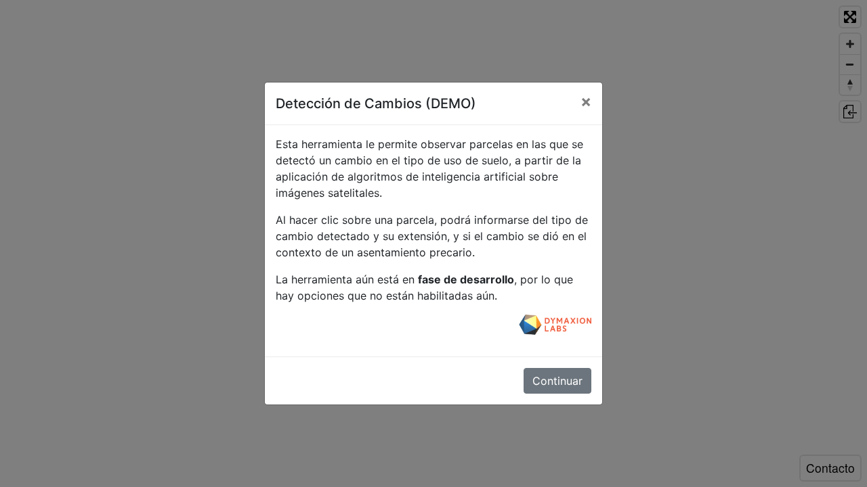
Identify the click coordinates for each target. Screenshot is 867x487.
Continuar (557, 381)
